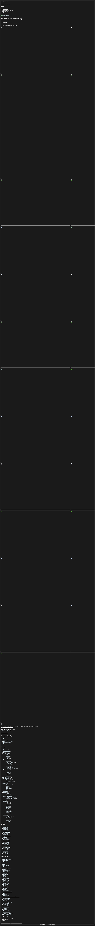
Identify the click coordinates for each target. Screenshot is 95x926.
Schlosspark (6, 898)
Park (5, 893)
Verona (7, 813)
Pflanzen (5, 792)
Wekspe (5, 909)
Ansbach (8, 761)
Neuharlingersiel (7, 892)
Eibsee (5, 871)
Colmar (7, 805)
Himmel (5, 752)
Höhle (5, 884)
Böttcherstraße (7, 868)
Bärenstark (5, 740)
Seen (7, 782)
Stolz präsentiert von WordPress (15, 923)
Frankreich (22, 726)
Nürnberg (8, 808)
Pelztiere (8, 821)
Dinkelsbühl (8, 763)
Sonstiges (5, 800)
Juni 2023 (5, 833)
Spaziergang (6, 903)
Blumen (8, 794)
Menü (2, 6)
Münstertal (6, 890)
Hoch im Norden (10, 781)
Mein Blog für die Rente (6, 730)
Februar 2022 (6, 839)
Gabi (5, 726)
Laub (5, 885)
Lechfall (5, 888)
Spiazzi (5, 904)
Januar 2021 (6, 844)
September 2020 (7, 847)
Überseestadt (7, 914)
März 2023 (5, 834)
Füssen (5, 879)
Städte (26, 726)
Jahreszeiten (6, 753)
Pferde (5, 894)
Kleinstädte (5, 759)
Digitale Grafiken (4, 733)
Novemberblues (6, 791)
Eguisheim (6, 870)
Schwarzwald (7, 900)
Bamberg (8, 802)
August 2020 (6, 848)
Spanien (8, 776)
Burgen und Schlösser (11, 797)
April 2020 (5, 852)
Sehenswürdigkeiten (7, 796)
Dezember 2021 (6, 841)
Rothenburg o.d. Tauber (11, 768)
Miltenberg (8, 766)
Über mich (5, 9)
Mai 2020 (5, 851)
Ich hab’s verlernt (7, 738)
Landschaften (6, 778)
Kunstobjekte (6, 769)
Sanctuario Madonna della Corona (11, 897)
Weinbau (6, 908)
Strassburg (4, 22)
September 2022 (7, 836)
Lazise (5, 886)
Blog (4, 12)
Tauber (5, 905)
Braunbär (6, 865)
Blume (5, 864)
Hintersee (6, 883)
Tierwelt (5, 815)
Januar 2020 (6, 853)
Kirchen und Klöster (10, 798)
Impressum (5, 11)
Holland (8, 773)
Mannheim (8, 807)
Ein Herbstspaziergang (8, 741)
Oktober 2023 (6, 830)
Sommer (8, 757)
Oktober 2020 (6, 846)
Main (5, 889)
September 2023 (7, 832)
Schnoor (6, 899)
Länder (4, 771)
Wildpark (6, 910)
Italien (7, 774)
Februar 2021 (6, 843)
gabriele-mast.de (4, 1)
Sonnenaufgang (7, 902)
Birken (5, 863)
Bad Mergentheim (10, 762)
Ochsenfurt (8, 767)
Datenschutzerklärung (8, 10)
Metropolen (5, 783)
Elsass (5, 874)
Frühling (8, 754)
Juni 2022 (5, 838)
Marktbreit (8, 764)
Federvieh (8, 817)
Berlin (7, 786)
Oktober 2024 (6, 828)
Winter (7, 758)
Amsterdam (8, 784)
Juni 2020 (5, 849)
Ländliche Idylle (7, 777)
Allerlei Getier (9, 816)
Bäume (7, 793)
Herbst (4, 743)
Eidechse (6, 873)
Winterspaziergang (8, 913)
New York (8, 788)
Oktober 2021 (6, 842)
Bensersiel (6, 860)
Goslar (7, 806)
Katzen (7, 820)
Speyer (7, 810)
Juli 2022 (5, 837)
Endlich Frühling (7, 742)
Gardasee (6, 880)
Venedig (8, 812)
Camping (5, 749)
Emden (5, 875)
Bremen (8, 803)
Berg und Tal (9, 779)
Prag (7, 789)
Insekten (8, 818)
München (8, 787)
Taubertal (6, 907)
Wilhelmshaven (7, 912)
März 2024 (5, 829)
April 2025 (5, 827)
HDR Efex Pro (6, 751)
